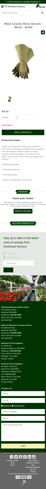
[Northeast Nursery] (17, 6)
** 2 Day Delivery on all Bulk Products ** (23, 2)
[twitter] (16, 457)
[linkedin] (30, 456)
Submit (23, 446)
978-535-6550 (15, 315)
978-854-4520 (15, 333)
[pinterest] (25, 457)
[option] (9, 100)
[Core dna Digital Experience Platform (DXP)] (23, 484)
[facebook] (12, 457)
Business (7, 406)
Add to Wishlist (23, 132)
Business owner (14, 257)
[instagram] (34, 457)
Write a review (23, 211)
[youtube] (21, 457)
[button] (2, 6)
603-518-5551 (15, 351)
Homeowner (13, 253)
